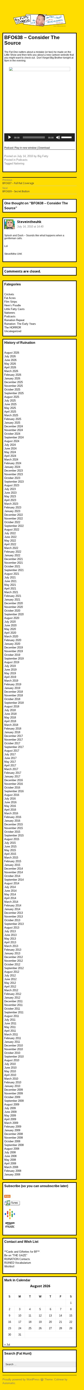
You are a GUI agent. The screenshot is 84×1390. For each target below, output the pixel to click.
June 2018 (10, 713)
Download (44, 147)
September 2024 (14, 437)
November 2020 (13, 606)
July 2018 (10, 710)
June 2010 (10, 1067)
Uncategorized (12, 331)
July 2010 (10, 1063)
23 (9, 1328)
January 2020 (12, 643)
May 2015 (10, 850)
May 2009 (10, 1115)
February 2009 (12, 1126)
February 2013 (12, 949)
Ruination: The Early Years (20, 323)
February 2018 (12, 728)
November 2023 (13, 474)
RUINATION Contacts (17, 1259)
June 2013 (10, 934)
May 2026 (10, 363)
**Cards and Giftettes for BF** (22, 1251)
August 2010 (11, 1060)
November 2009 (13, 1093)
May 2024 (10, 452)
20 (50, 1321)
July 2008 (10, 1152)
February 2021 (12, 595)
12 (40, 1315)
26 (40, 1328)
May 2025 (10, 407)
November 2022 (13, 518)
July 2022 (10, 533)
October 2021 (12, 566)
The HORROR (12, 327)
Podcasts (22, 159)
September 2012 (14, 968)
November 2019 (13, 651)
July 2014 (10, 887)
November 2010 (13, 1049)
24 (19, 1328)
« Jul (7, 1344)
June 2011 (10, 1023)
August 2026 (11, 352)
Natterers (9, 312)
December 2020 (13, 603)
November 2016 (13, 783)
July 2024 (10, 444)
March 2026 (11, 371)
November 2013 (13, 916)
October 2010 (12, 1052)
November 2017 (13, 739)
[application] (39, 137)
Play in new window (25, 147)
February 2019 (12, 684)
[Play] (10, 137)
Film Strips (10, 301)
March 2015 (11, 857)
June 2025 (10, 404)
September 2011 (13, 1012)
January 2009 (12, 1130)
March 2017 (11, 769)
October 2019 (12, 654)
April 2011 (10, 1030)
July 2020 (10, 621)
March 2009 (11, 1122)
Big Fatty (43, 156)
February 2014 (12, 905)
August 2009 (11, 1104)
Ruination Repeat (14, 320)
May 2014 (10, 894)
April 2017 (10, 765)
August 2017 (11, 750)
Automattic (8, 1383)
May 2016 (10, 806)
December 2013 (13, 912)
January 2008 (12, 1174)
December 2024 (13, 426)
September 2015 (14, 835)
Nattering (19, 163)
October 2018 (12, 699)
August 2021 (11, 573)
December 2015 (13, 824)
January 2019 (12, 688)
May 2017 (10, 761)
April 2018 (10, 721)
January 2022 (12, 555)
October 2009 (12, 1097)
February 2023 (12, 507)
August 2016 (11, 794)
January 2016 (12, 820)
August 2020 (11, 618)
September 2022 (14, 525)
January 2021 (12, 599)
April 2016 (10, 809)
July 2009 (10, 1108)
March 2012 (11, 990)
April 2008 (10, 1163)
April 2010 (10, 1075)
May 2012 (10, 982)
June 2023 (10, 492)
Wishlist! (9, 1266)
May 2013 (10, 938)
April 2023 (10, 500)
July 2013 (10, 931)
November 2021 (13, 562)
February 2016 (12, 817)
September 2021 (14, 570)
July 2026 (10, 356)
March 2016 (11, 813)
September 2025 (14, 393)
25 (30, 1328)
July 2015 (10, 842)
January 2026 (12, 378)
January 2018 (12, 732)
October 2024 (12, 433)
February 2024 (12, 463)
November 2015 (13, 828)
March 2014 (11, 901)
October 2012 (12, 964)
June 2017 (10, 758)
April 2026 (10, 367)
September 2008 (14, 1145)
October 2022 (12, 522)
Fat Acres (10, 298)
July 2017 (10, 754)
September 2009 (14, 1100)
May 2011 (10, 1027)
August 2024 (11, 441)
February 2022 (12, 551)
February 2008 (12, 1170)
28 (60, 1328)
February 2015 (12, 861)
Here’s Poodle (12, 305)
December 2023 (13, 470)
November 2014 (13, 872)
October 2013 (12, 920)
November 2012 (13, 960)
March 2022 (11, 548)
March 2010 (11, 1078)
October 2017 (12, 743)
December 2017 (13, 735)
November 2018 (13, 695)
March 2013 (11, 946)
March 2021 (11, 592)
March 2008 (11, 1167)
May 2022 (10, 540)
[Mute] (58, 137)
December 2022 (13, 514)
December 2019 (13, 647)
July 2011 (9, 1019)
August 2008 (11, 1148)
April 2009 (10, 1119)
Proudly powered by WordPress (21, 1379)
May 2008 (10, 1159)
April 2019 (10, 677)
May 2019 (10, 673)
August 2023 (11, 485)
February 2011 (12, 1038)
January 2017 (12, 776)
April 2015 (10, 853)
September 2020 (14, 614)
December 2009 (13, 1089)
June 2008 (10, 1156)
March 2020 (11, 636)
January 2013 (12, 953)
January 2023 (12, 511)
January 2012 (12, 997)
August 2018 (11, 706)
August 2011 (11, 1016)
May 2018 (10, 717)
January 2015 (12, 864)
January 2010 (12, 1086)
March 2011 (11, 1034)
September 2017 (14, 747)
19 (40, 1321)
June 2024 (10, 448)
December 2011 (13, 1001)
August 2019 (11, 662)
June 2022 (10, 536)
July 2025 (10, 400)
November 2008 (13, 1137)
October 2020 (12, 610)
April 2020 (10, 632)
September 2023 (14, 481)
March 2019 (11, 680)
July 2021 (10, 577)
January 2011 (12, 1041)
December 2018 (13, 691)
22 (70, 1321)
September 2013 (14, 923)
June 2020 (10, 625)
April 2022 (10, 544)
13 (50, 1315)
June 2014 (10, 890)
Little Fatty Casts (14, 309)
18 (30, 1321)
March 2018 (11, 724)
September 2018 (14, 702)
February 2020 (12, 640)
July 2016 (10, 798)
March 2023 (11, 503)
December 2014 (13, 868)
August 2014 (11, 883)
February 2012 (12, 993)
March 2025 (11, 415)
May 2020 (10, 629)
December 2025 (13, 382)
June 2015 (10, 846)
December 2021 (13, 559)
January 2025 (12, 422)
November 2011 (13, 1005)
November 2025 (13, 385)
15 (70, 1315)
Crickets (9, 294)
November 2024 (13, 430)
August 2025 (11, 396)
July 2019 (10, 665)
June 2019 (10, 669)
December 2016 (13, 780)
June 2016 (10, 802)
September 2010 (14, 1056)
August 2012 (11, 971)
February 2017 (12, 772)
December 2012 (13, 957)
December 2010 (13, 1045)
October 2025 (12, 389)
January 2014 (12, 909)
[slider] (67, 137)
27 (50, 1328)
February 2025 (12, 419)
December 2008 (13, 1134)
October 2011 (12, 1008)
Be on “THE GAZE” (15, 1255)
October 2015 (12, 831)
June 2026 (10, 360)
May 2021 (10, 584)
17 (19, 1321)
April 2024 (10, 455)
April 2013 (10, 942)
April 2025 (10, 411)
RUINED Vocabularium (17, 1262)
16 (9, 1321)
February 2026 (12, 374)
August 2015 (11, 839)
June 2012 (10, 979)
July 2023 (10, 489)
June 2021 (10, 581)
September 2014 (14, 879)
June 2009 (10, 1111)
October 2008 (12, 1141)
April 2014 (10, 898)
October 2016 (12, 787)
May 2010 (10, 1071)
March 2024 (11, 459)
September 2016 (14, 791)
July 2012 (10, 975)
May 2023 (10, 496)
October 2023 (12, 478)
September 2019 (14, 658)
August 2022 (11, 529)
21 (60, 1321)
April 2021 (10, 588)
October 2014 (12, 876)
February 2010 (12, 1082)
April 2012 (10, 986)
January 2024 (12, 466)
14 (60, 1315)
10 (19, 1315)
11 (30, 1315)
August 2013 (11, 927)
